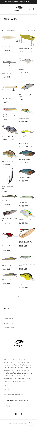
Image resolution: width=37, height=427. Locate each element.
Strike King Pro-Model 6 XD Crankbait (9, 246)
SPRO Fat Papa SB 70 (24, 284)
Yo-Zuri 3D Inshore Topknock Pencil (27, 264)
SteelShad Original (24, 143)
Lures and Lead (16, 423)
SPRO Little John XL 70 (25, 220)
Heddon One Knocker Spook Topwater (9, 115)
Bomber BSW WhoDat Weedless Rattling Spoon (26, 241)
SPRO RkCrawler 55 (24, 118)
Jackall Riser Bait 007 (7, 73)
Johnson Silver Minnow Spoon (8, 187)
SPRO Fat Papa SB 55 (7, 161)
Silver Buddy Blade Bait (25, 48)
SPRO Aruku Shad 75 (24, 177)
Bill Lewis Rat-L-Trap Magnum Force (27, 95)
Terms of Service (9, 328)
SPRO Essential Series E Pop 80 (9, 219)
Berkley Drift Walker (7, 99)
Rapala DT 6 (22, 69)
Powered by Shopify (23, 423)
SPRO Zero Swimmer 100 (8, 47)
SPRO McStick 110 (24, 202)
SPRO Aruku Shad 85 (24, 159)
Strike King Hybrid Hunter (9, 136)
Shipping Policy (9, 318)
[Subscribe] (31, 406)
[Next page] (30, 296)
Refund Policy (8, 323)
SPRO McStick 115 (6, 280)
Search (6, 314)
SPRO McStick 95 (6, 266)
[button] (2, 9)
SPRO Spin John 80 (7, 201)
